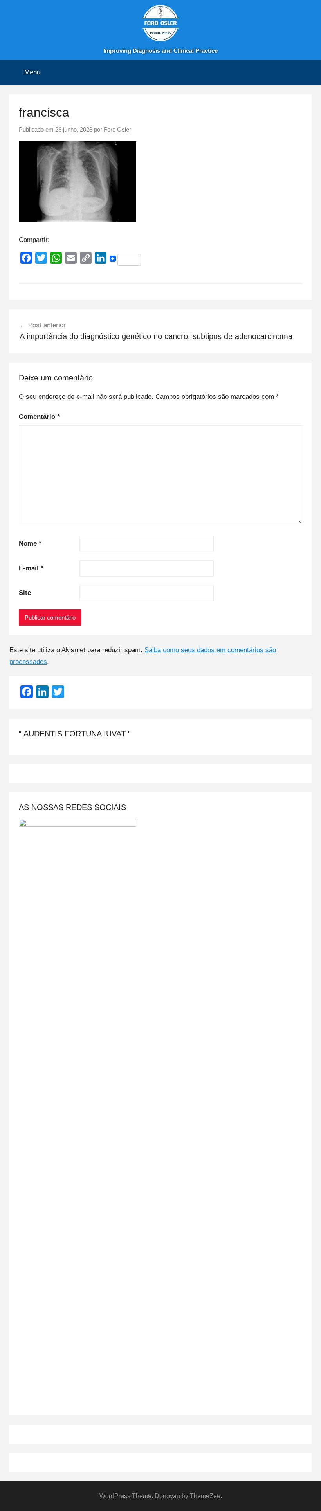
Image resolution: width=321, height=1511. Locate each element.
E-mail (31, 568)
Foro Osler (117, 129)
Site (25, 593)
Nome (30, 543)
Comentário (39, 416)
